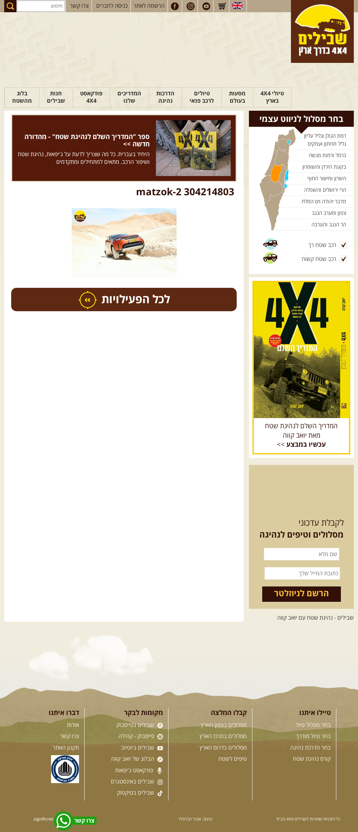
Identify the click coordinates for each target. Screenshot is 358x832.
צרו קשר (79, 5)
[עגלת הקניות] (222, 6)
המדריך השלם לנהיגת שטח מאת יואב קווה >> (301, 435)
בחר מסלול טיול (313, 725)
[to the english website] (237, 5)
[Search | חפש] (10, 6)
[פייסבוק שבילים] (175, 6)
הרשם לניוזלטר (301, 594)
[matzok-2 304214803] (124, 243)
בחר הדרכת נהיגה (310, 747)
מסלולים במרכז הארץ (223, 736)
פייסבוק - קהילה (137, 736)
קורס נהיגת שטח (312, 759)
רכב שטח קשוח (319, 259)
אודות (73, 725)
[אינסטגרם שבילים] (190, 6)
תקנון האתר (66, 747)
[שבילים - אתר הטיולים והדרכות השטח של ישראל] (322, 31)
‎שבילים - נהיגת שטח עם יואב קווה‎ (315, 617)
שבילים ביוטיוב (138, 747)
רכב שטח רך (322, 245)
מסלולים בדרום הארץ (223, 747)
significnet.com (48, 819)
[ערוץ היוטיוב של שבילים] (206, 6)
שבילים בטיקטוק (136, 792)
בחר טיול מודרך (313, 736)
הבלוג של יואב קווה (133, 759)
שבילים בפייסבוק (136, 725)
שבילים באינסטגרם (133, 781)
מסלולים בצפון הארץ (224, 725)
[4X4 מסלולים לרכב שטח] (301, 350)
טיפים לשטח (233, 759)
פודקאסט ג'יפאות (135, 770)
